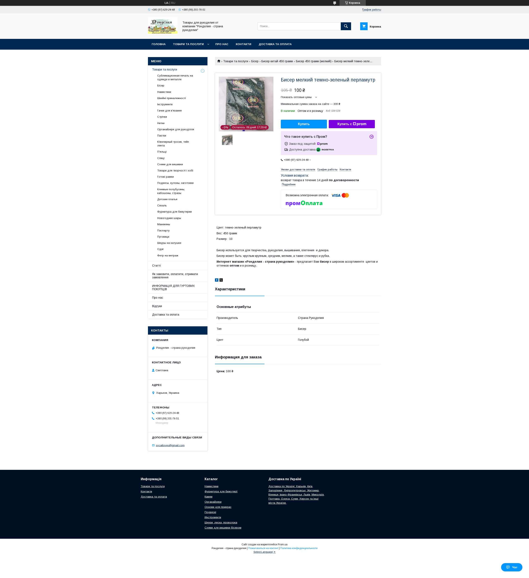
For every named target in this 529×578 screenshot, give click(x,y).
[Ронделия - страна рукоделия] (163, 33)
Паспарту (163, 230)
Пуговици (163, 236)
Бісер (255, 61)
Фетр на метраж (167, 255)
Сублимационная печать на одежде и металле (175, 77)
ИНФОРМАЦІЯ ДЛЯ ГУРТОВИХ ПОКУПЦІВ (173, 287)
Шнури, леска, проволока (221, 522)
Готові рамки (165, 176)
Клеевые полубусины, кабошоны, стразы (171, 191)
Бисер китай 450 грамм (277, 61)
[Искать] (346, 26)
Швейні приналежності (171, 98)
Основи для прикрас (218, 507)
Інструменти (165, 104)
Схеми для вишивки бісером (223, 527)
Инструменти (213, 517)
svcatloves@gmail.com (170, 445)
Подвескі (210, 512)
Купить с (344, 124)
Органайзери (213, 501)
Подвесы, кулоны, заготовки (175, 182)
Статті (156, 265)
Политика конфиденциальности (299, 548)
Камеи (208, 496)
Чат (514, 567)
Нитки (160, 123)
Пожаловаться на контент (263, 548)
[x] (221, 280)
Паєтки (161, 135)
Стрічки (162, 116)
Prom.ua (282, 544)
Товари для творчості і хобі (175, 170)
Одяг (160, 249)
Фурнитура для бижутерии (174, 211)
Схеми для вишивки (170, 164)
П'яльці (162, 151)
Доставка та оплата (275, 44)
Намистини (164, 91)
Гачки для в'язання (169, 110)
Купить (304, 124)
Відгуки (157, 306)
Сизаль (162, 205)
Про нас (221, 44)
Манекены (163, 224)
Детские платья (167, 199)
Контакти (243, 44)
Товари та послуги (188, 44)
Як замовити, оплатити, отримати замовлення (175, 275)
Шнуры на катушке (169, 242)
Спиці (160, 158)
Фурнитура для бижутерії (221, 491)
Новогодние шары (169, 218)
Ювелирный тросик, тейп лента (173, 143)
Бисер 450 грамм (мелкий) (313, 61)
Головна (159, 44)
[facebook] (216, 280)
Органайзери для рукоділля (175, 129)
